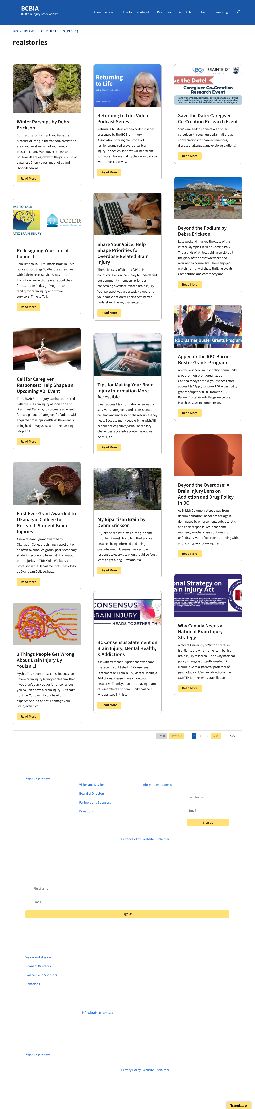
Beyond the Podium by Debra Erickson (202, 231)
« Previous (176, 736)
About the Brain (104, 12)
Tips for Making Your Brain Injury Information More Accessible (125, 390)
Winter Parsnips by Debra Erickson (44, 124)
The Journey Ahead (136, 12)
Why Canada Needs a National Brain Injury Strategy (200, 631)
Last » (232, 736)
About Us (185, 12)
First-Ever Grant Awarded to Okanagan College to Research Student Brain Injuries (46, 522)
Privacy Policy (131, 839)
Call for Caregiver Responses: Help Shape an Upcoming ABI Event (45, 385)
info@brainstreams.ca (158, 784)
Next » (216, 736)
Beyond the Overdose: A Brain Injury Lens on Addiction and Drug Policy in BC (206, 494)
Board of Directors (92, 793)
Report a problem (38, 778)
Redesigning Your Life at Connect (43, 253)
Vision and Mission (92, 784)
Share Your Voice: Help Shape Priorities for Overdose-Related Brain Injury (123, 253)
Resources (164, 12)
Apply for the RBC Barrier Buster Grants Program (204, 359)
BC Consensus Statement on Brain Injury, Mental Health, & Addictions (127, 648)
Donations (86, 811)
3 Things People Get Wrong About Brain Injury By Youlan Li (45, 660)
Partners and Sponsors (95, 802)
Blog (202, 12)
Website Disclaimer (156, 839)
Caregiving (221, 12)
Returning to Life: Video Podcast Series (122, 118)
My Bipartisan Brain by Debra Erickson (121, 522)
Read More (28, 178)
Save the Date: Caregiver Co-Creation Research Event (208, 118)
